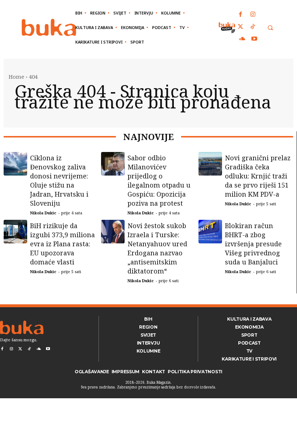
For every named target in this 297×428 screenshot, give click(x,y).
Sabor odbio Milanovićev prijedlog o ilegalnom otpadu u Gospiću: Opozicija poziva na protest (159, 180)
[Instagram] (253, 15)
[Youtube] (254, 39)
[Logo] (49, 27)
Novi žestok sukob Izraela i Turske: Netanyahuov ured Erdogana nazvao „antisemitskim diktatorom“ (157, 248)
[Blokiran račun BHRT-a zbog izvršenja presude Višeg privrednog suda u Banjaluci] (210, 231)
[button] (270, 27)
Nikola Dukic (43, 212)
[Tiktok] (253, 27)
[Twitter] (241, 27)
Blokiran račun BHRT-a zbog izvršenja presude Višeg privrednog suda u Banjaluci (253, 243)
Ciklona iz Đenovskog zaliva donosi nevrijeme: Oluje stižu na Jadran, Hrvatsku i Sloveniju (59, 180)
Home (16, 76)
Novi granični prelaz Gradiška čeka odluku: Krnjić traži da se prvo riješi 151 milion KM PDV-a (257, 175)
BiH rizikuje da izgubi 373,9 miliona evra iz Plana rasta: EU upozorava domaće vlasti (62, 243)
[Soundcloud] (242, 39)
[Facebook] (241, 15)
